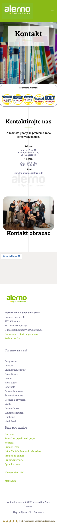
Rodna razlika (12, 338)
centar (8, 378)
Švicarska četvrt (14, 395)
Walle (8, 404)
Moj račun (10, 480)
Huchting (10, 416)
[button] (5, 100)
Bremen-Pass (12, 446)
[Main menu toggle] (52, 11)
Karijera (9, 434)
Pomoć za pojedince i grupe (20, 438)
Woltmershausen (14, 412)
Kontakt (9, 442)
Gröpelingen (12, 374)
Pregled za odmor (14, 455)
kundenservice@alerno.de (28, 172)
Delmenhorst (12, 408)
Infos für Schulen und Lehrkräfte (23, 451)
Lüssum (9, 365)
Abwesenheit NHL (15, 472)
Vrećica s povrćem (15, 399)
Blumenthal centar (15, 369)
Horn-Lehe (11, 382)
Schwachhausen (14, 391)
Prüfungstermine (14, 459)
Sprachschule (12, 464)
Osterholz (10, 386)
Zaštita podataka (29, 334)
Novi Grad (10, 421)
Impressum (11, 334)
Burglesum (11, 361)
